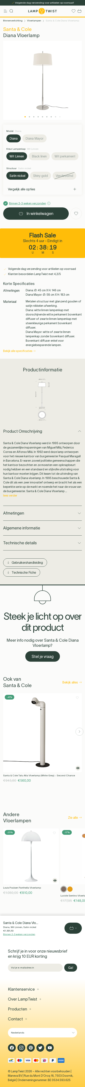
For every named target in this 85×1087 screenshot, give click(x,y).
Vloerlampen (34, 20)
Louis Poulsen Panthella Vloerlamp (22, 887)
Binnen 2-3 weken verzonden (19, 934)
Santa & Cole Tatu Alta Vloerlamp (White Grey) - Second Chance (39, 775)
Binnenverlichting (13, 20)
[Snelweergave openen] (78, 768)
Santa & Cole (17, 29)
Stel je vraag (43, 656)
